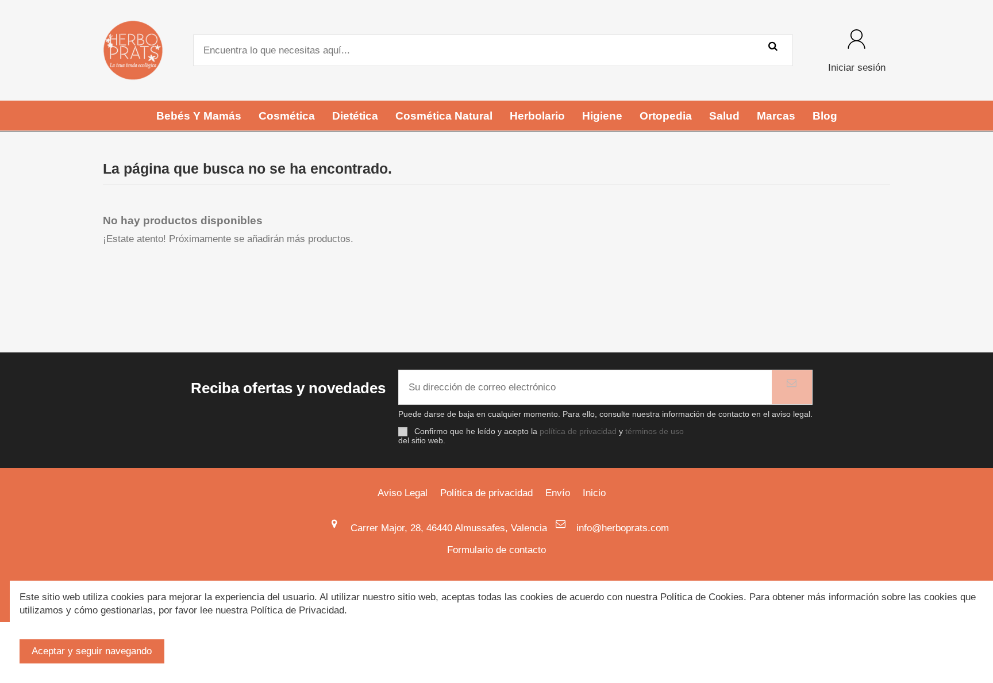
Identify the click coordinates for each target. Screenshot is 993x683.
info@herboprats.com (622, 528)
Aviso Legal (403, 493)
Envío (557, 493)
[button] (199, 116)
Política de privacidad (486, 493)
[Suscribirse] (792, 387)
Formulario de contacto (496, 549)
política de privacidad (578, 431)
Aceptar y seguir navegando (92, 651)
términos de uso (654, 431)
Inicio (594, 493)
